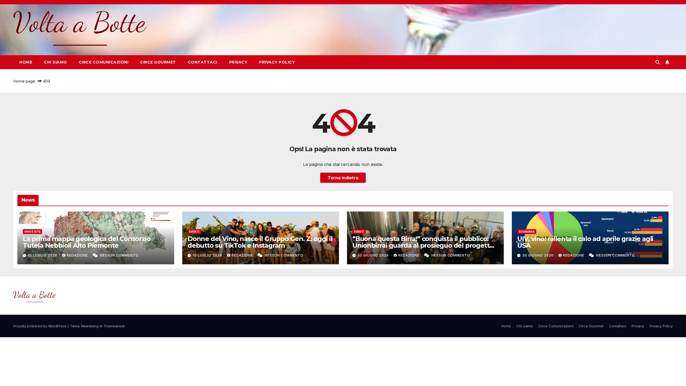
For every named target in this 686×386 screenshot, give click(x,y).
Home (25, 62)
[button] (657, 62)
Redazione (78, 255)
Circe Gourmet (158, 62)
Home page (24, 81)
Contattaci (202, 62)
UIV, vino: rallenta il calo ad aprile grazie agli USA (585, 242)
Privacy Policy (277, 62)
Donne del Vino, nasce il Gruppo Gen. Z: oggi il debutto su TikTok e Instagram (260, 242)
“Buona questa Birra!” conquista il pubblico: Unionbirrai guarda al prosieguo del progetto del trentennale (422, 245)
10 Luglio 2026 (43, 255)
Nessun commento (119, 255)
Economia (527, 231)
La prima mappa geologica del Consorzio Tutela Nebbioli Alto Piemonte (86, 242)
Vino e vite (32, 231)
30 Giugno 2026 (373, 255)
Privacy (238, 62)
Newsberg (89, 326)
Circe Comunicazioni (104, 62)
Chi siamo (55, 62)
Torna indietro (343, 177)
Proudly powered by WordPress (40, 326)
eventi (194, 231)
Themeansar (114, 326)
